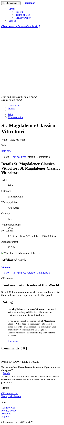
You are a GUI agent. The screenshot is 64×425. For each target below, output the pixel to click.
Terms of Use (22, 14)
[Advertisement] (32, 62)
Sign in (12, 20)
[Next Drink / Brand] (5, 355)
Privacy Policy (22, 17)
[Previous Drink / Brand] (2, 355)
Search (18, 11)
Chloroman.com (9, 393)
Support (5, 416)
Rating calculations (11, 396)
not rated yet (19, 156)
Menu (11, 8)
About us (6, 413)
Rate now (6, 150)
